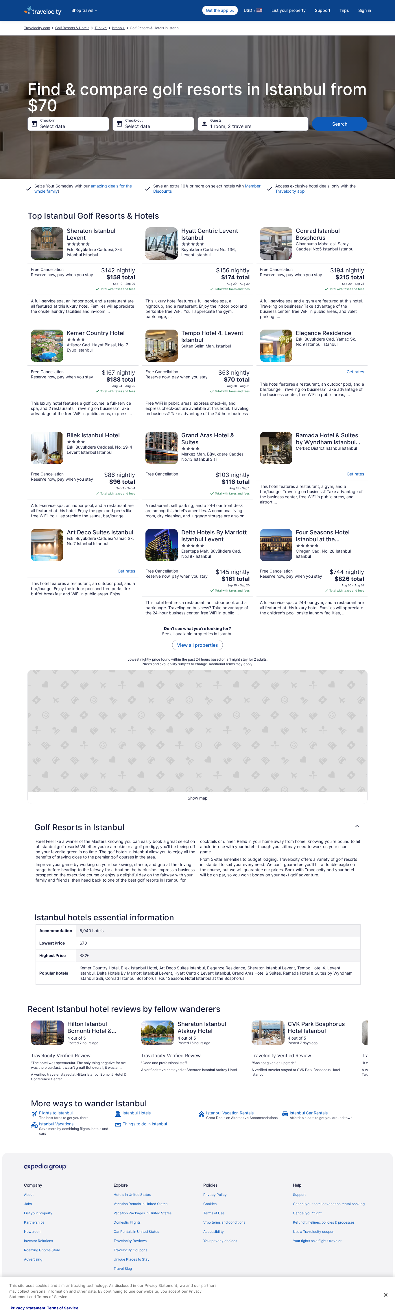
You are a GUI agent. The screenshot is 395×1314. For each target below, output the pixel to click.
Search (340, 124)
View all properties (197, 645)
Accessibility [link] (213, 1231)
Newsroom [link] (32, 1231)
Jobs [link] (28, 1204)
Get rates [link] (355, 371)
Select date (52, 126)
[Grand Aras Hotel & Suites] (197, 475)
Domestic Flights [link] (127, 1222)
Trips (344, 10)
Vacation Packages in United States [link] (142, 1213)
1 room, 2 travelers (230, 126)
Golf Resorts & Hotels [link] (72, 28)
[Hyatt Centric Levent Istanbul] (197, 273)
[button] (197, 827)
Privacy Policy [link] (215, 1194)
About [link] (29, 1194)
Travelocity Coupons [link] (130, 1250)
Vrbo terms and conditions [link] (224, 1222)
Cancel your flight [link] (307, 1213)
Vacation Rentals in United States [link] (140, 1204)
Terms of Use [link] (213, 1213)
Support (322, 10)
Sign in (364, 10)
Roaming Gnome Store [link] (42, 1250)
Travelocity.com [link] (37, 28)
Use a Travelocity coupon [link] (313, 1231)
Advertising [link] (33, 1259)
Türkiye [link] (101, 28)
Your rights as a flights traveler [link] (317, 1241)
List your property (289, 10)
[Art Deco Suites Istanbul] (83, 572)
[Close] (385, 1295)
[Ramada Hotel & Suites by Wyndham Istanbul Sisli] (312, 475)
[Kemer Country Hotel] (83, 375)
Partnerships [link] (34, 1222)
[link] (72, 1115)
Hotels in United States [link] (132, 1194)
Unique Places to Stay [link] (131, 1259)
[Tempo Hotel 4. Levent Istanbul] (197, 375)
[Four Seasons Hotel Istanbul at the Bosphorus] (312, 572)
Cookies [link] (210, 1204)
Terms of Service (62, 1308)
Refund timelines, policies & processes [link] (324, 1222)
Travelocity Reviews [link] (130, 1241)
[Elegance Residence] (312, 375)
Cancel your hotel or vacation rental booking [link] (329, 1204)
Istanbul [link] (118, 28)
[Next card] (360, 1051)
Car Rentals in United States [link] (136, 1231)
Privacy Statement (28, 1308)
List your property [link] (38, 1213)
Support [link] (299, 1194)
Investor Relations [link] (38, 1241)
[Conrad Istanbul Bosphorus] (312, 273)
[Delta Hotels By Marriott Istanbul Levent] (197, 572)
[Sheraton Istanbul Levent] (83, 273)
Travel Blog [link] (123, 1268)
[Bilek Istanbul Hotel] (83, 475)
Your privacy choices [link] (220, 1241)
